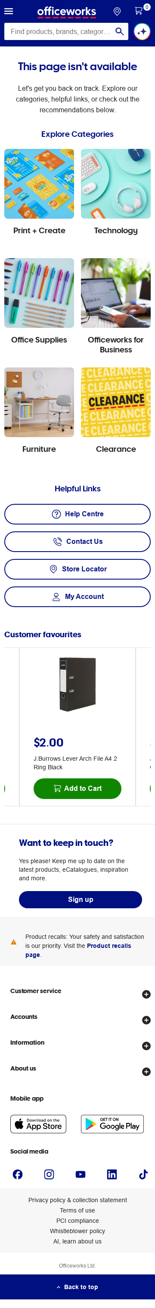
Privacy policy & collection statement (77, 1200)
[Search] (119, 31)
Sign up (80, 899)
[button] (8, 12)
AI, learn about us (77, 1241)
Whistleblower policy (77, 1231)
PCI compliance (77, 1221)
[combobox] (66, 31)
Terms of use (77, 1210)
